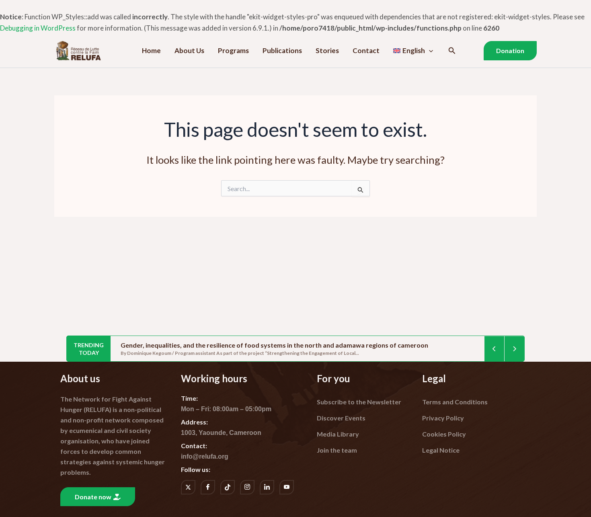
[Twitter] (188, 487)
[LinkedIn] (267, 487)
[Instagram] (247, 487)
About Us (189, 50)
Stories (327, 50)
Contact (366, 50)
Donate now (93, 497)
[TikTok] (227, 487)
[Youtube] (286, 487)
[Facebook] (208, 487)
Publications (282, 50)
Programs (233, 50)
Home (151, 50)
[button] (429, 51)
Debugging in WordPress (38, 28)
